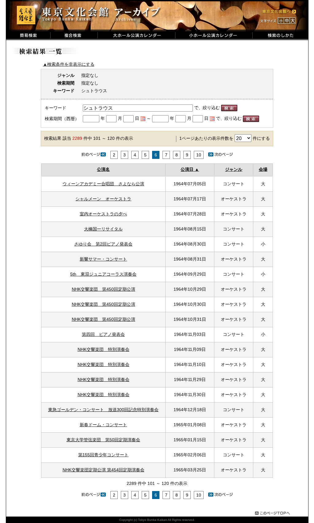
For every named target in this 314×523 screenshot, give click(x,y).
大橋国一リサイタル (103, 228)
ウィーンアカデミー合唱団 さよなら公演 (103, 183)
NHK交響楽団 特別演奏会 (103, 349)
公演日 (187, 169)
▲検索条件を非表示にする (68, 64)
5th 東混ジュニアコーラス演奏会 (103, 274)
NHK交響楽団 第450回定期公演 (103, 289)
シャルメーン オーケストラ (103, 198)
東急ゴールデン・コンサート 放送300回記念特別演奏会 (103, 409)
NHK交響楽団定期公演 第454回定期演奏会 (103, 469)
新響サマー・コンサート (103, 259)
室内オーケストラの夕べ (103, 213)
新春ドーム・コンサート (103, 424)
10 (198, 154)
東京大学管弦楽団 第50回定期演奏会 (103, 439)
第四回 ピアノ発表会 (103, 334)
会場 (263, 169)
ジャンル (233, 169)
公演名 (103, 169)
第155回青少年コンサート (103, 454)
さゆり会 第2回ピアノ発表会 (103, 244)
